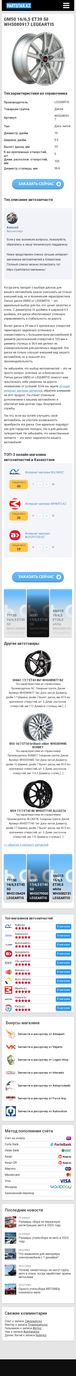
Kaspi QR (11, 1162)
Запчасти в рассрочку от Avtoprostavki (44, 1085)
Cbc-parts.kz (22, 961)
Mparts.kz (21, 988)
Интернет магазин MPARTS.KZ (45, 504)
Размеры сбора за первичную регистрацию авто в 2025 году (40, 1223)
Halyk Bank (12, 1150)
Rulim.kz (20, 925)
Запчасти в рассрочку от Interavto (41, 1072)
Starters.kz (21, 934)
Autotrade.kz (22, 943)
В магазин (63, 926)
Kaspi (8, 1156)
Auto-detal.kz (23, 979)
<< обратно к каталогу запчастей (26, 845)
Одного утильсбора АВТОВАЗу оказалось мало (39, 1290)
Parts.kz (20, 1006)
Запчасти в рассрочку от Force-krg (42, 1098)
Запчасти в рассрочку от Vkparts (40, 1047)
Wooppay (11, 1187)
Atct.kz (37, 1328)
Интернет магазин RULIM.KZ (44, 472)
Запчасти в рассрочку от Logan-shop (43, 1059)
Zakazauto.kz (33, 1321)
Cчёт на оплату (15, 1138)
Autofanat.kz (31, 1331)
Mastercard (12, 1175)
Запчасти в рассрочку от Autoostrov (42, 1111)
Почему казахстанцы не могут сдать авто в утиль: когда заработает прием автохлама (45, 1273)
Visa (8, 1181)
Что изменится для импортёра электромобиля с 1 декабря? (39, 1255)
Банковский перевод (19, 1193)
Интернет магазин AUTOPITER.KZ (37, 535)
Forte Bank (12, 1144)
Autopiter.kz (22, 952)
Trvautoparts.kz (38, 1324)
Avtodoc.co (22, 970)
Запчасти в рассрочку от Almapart (41, 1034)
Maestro (10, 1168)
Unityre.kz (21, 997)
